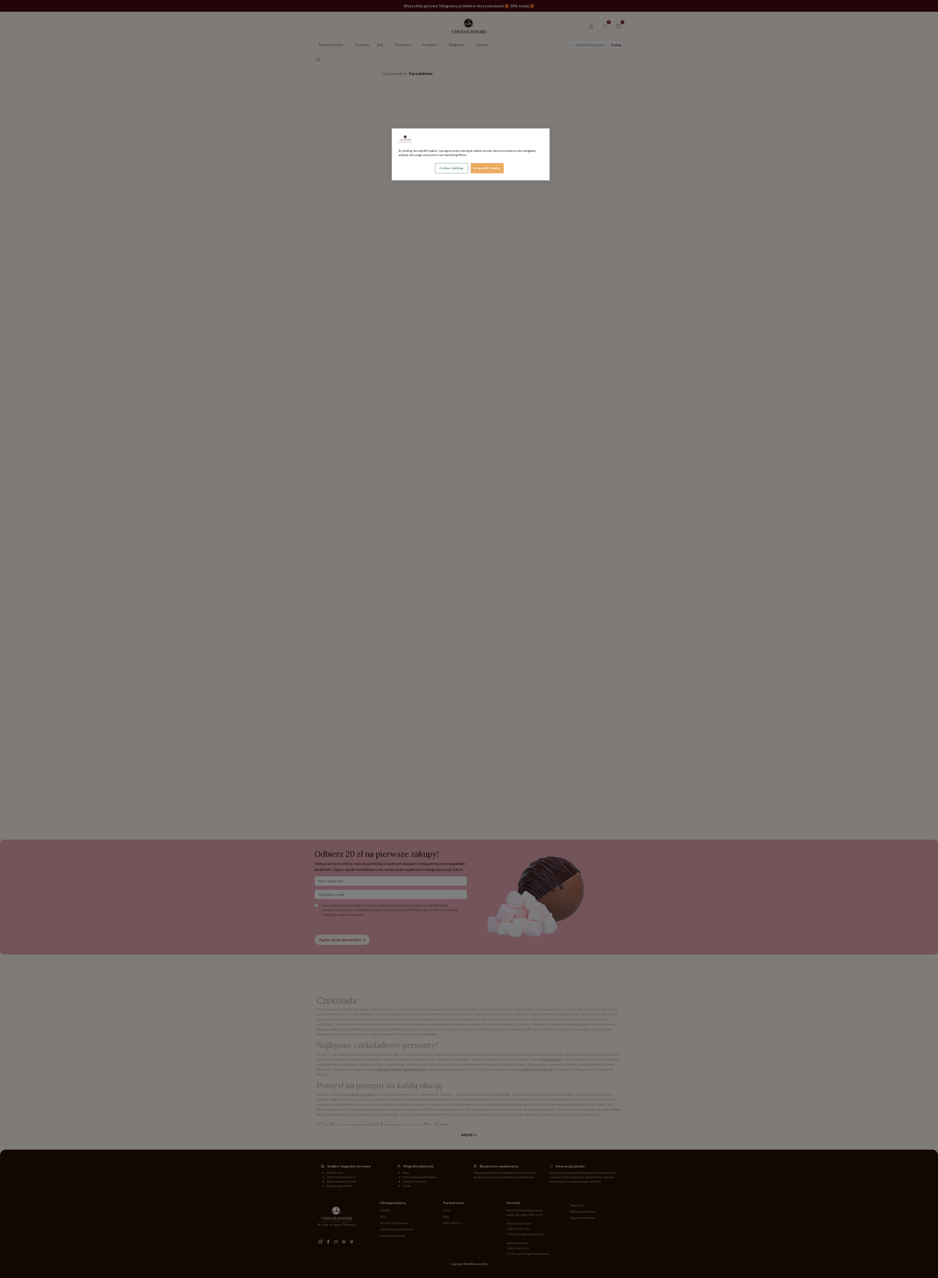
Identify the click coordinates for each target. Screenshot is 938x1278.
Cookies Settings (451, 168)
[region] (470, 154)
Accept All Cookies (487, 168)
